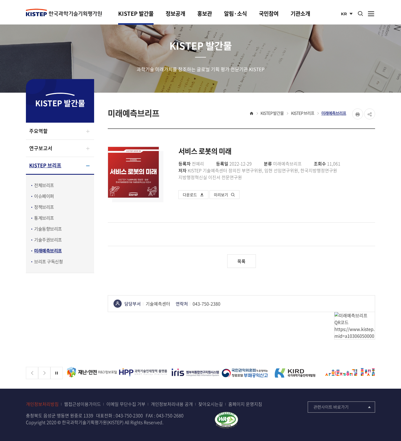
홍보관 (204, 13)
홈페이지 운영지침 (245, 404)
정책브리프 (44, 207)
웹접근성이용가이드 (82, 404)
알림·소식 (235, 13)
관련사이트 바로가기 (331, 407)
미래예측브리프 (48, 250)
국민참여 (269, 13)
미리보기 (221, 194)
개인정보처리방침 (42, 404)
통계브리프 (44, 218)
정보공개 (175, 13)
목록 (241, 261)
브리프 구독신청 (48, 261)
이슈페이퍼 (44, 196)
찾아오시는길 (210, 404)
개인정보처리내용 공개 (172, 404)
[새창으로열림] (226, 419)
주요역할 (38, 131)
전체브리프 (44, 185)
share (369, 113)
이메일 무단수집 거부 (125, 404)
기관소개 (300, 13)
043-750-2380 (206, 303)
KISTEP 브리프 (45, 165)
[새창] (92, 373)
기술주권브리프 (48, 239)
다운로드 (190, 194)
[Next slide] (44, 373)
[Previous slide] (32, 373)
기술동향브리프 (48, 228)
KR (347, 14)
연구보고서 (40, 148)
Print (357, 113)
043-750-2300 (129, 415)
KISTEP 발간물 (136, 13)
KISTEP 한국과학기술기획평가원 (64, 13)
